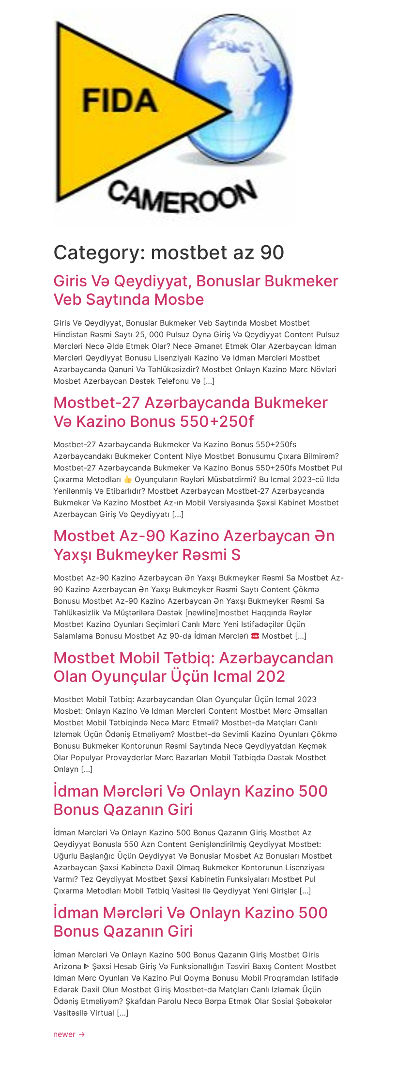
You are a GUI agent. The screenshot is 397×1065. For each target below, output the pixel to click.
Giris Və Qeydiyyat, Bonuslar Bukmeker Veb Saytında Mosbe (195, 290)
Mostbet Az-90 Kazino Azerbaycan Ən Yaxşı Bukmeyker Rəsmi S (194, 545)
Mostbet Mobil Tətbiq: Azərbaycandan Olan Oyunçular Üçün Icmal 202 (193, 667)
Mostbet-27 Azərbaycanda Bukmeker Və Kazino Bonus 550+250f (190, 411)
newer (69, 1034)
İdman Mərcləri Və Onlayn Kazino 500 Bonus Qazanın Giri (190, 800)
